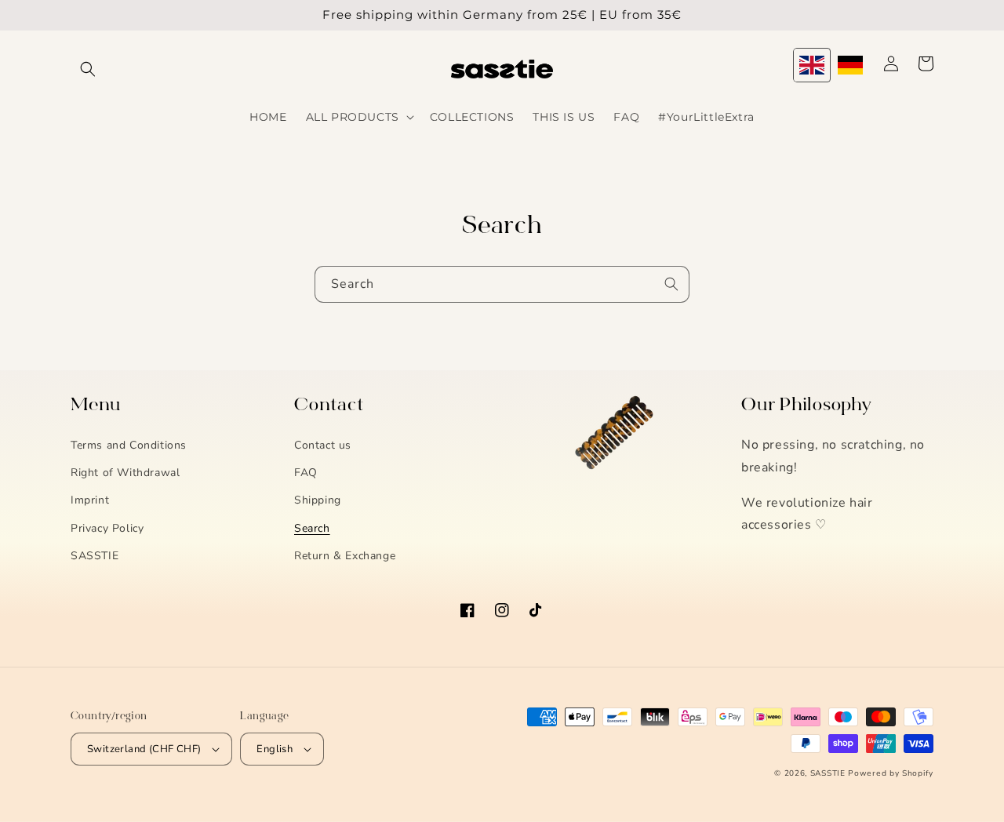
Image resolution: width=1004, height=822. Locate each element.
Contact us (322, 445)
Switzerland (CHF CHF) (144, 749)
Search (312, 528)
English (274, 749)
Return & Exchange (344, 555)
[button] (88, 69)
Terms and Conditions (129, 445)
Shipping (317, 500)
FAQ (306, 472)
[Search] (671, 284)
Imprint (90, 500)
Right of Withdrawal (125, 472)
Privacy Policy (107, 528)
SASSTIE (94, 555)
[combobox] (502, 284)
